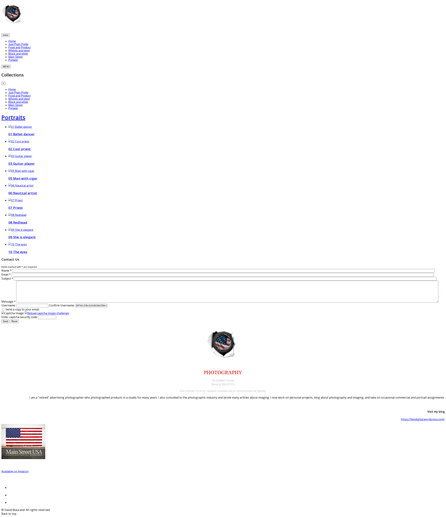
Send (5, 321)
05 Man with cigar (22, 178)
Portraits (13, 117)
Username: (8, 305)
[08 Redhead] (17, 215)
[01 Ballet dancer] (20, 127)
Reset (14, 321)
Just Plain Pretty (18, 44)
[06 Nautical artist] (20, 185)
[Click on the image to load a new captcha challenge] (47, 313)
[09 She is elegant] (20, 230)
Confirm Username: (61, 305)
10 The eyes (17, 252)
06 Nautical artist (22, 193)
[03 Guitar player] (20, 156)
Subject (7, 278)
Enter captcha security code (19, 317)
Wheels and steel (19, 50)
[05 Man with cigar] (21, 171)
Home (12, 41)
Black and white (18, 53)
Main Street (15, 56)
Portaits (13, 60)
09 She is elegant (22, 237)
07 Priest (15, 207)
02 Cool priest (19, 149)
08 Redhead (17, 222)
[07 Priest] (15, 200)
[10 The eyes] (17, 244)
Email (6, 274)
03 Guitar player (21, 163)
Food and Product (19, 47)
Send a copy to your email (22, 309)
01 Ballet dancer (21, 134)
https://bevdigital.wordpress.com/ (423, 419)
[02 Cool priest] (18, 141)
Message (8, 301)
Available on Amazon (15, 471)
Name (6, 270)
